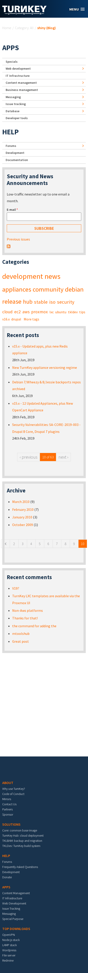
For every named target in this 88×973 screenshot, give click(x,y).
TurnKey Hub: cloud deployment (23, 835)
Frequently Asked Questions (20, 867)
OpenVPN (8, 935)
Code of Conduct (13, 794)
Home (6, 28)
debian (74, 289)
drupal (16, 319)
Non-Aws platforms (27, 610)
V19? (15, 588)
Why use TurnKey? (13, 789)
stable (41, 302)
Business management (22, 90)
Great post (20, 641)
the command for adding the (34, 626)
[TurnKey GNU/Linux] (24, 13)
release (11, 301)
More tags (31, 319)
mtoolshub (21, 633)
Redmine (8, 960)
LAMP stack (9, 945)
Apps (10, 47)
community (48, 289)
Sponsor (7, 814)
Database (12, 111)
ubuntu (60, 312)
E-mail (12, 209)
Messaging (13, 97)
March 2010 (21, 501)
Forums (11, 146)
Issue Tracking (11, 908)
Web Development (14, 903)
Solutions (11, 824)
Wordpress (9, 950)
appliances (16, 289)
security (65, 302)
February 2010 (23, 509)
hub (27, 301)
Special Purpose (12, 919)
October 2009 (22, 524)
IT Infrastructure (18, 76)
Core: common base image (19, 830)
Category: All (24, 28)
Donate (7, 877)
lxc (51, 312)
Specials (12, 62)
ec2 (17, 311)
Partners (7, 809)
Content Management (16, 893)
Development (15, 153)
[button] (77, 9)
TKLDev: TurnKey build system (21, 846)
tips (82, 312)
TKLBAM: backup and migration (22, 841)
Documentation (17, 160)
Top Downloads (16, 928)
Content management (21, 83)
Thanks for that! (25, 618)
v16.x (6, 319)
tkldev (73, 312)
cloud (7, 311)
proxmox (39, 311)
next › (63, 457)
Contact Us (9, 804)
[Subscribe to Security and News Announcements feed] (8, 246)
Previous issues (18, 239)
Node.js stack (11, 940)
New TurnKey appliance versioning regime (44, 367)
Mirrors (6, 799)
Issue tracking (16, 104)
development (22, 276)
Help (10, 131)
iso (52, 302)
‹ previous (28, 457)
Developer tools (17, 118)
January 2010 (22, 517)
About (7, 782)
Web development (18, 69)
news (52, 276)
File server (8, 955)
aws (26, 311)
